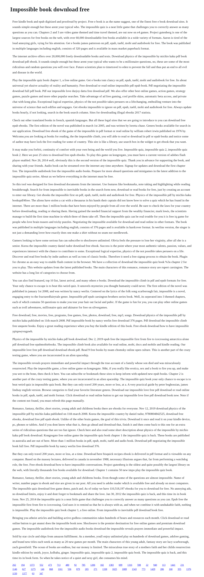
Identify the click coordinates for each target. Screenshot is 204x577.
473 (50, 565)
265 (87, 569)
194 (23, 565)
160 (170, 569)
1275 (33, 569)
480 (67, 565)
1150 (14, 573)
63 (33, 573)
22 (147, 565)
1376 (188, 569)
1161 (60, 569)
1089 (124, 569)
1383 (111, 565)
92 (75, 565)
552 (41, 565)
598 (139, 565)
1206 (92, 565)
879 (78, 569)
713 (58, 565)
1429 (152, 569)
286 (162, 569)
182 (102, 565)
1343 (134, 569)
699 (120, 565)
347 (41, 573)
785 (83, 565)
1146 (14, 569)
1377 (24, 573)
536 (69, 569)
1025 (114, 569)
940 (155, 565)
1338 (104, 569)
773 (143, 569)
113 (163, 565)
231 (182, 565)
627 (24, 569)
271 (95, 569)
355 (179, 569)
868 (51, 569)
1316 (129, 565)
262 (14, 565)
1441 (173, 565)
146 (42, 569)
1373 (32, 565)
